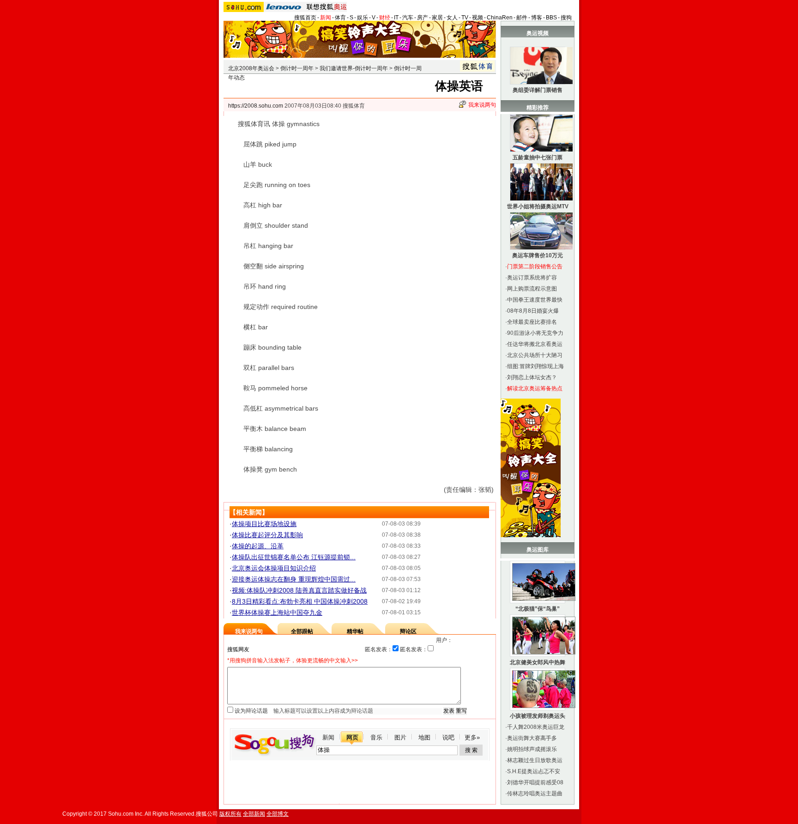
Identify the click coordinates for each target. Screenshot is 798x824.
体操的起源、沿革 (258, 546)
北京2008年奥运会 (251, 68)
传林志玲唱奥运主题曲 (534, 793)
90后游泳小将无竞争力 (535, 333)
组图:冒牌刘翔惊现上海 (535, 366)
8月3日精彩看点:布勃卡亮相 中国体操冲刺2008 (300, 601)
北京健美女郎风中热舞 (537, 662)
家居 (437, 17)
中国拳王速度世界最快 (534, 300)
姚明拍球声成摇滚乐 (532, 749)
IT (396, 17)
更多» (472, 737)
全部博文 (277, 814)
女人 (452, 17)
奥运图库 (537, 549)
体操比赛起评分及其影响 (267, 535)
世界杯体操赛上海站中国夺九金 (277, 612)
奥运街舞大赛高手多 (532, 738)
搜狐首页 (305, 17)
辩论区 (408, 631)
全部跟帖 (302, 631)
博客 (536, 17)
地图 (424, 737)
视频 (477, 17)
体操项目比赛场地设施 (264, 523)
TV (464, 17)
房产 (422, 17)
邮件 (521, 17)
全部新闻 (254, 814)
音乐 (376, 737)
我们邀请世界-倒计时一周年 (354, 68)
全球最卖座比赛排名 (532, 322)
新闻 (325, 17)
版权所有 (230, 814)
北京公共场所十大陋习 (534, 355)
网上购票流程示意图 (532, 288)
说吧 (448, 737)
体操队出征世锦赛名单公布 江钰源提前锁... (294, 557)
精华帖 (355, 631)
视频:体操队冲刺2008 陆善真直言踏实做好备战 (299, 590)
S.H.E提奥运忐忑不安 (533, 771)
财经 (384, 17)
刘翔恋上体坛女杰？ (532, 377)
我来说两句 (482, 105)
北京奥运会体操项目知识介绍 (274, 568)
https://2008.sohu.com (255, 106)
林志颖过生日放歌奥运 (534, 760)
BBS (551, 17)
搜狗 (566, 17)
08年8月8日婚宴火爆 (533, 311)
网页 (352, 737)
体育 (340, 17)
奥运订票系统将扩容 (532, 277)
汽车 (407, 17)
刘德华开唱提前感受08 (535, 782)
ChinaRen (500, 17)
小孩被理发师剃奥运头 (537, 716)
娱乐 (362, 17)
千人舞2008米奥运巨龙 (535, 727)
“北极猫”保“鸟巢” (537, 609)
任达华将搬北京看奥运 (534, 344)
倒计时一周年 (297, 68)
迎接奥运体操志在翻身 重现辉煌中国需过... (294, 579)
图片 (400, 737)
